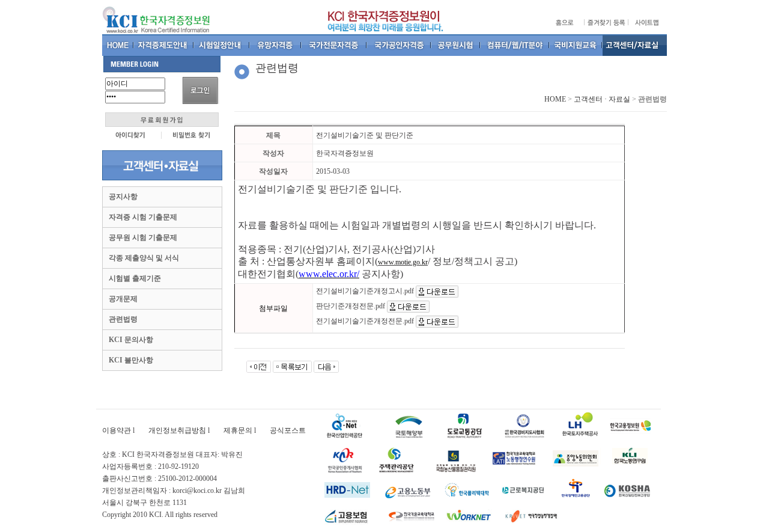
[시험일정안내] (222, 45)
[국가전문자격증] (334, 45)
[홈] (118, 45)
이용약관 (116, 430)
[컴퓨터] (515, 45)
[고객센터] (635, 45)
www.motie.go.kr (403, 262)
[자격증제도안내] (164, 45)
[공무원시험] (456, 45)
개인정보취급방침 (177, 430)
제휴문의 (237, 430)
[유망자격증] (276, 45)
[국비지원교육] (576, 45)
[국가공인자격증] (399, 45)
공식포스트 (288, 430)
